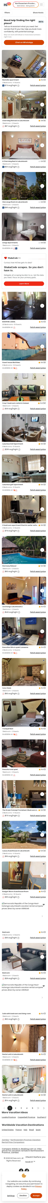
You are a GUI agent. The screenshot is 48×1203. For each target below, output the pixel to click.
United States (8, 1130)
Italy (25, 1130)
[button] (26, 4)
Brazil (31, 1130)
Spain (38, 1130)
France (19, 1130)
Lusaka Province (9, 1117)
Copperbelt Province (26, 1117)
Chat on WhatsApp (24, 42)
